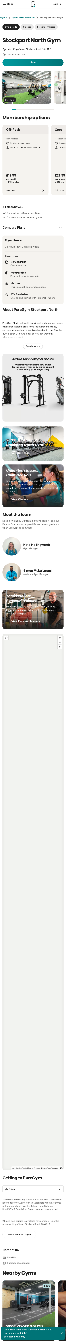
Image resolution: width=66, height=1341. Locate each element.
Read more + (33, 346)
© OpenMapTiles (38, 1168)
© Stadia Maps (25, 1168)
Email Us (11, 1257)
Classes (27, 27)
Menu (10, 4)
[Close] (62, 1333)
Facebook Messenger (18, 1263)
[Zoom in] (60, 637)
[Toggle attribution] (61, 1168)
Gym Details (11, 27)
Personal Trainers (46, 27)
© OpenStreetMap (52, 1168)
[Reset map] (6, 637)
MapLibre (15, 1168)
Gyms (3, 17)
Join (33, 62)
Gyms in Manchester (23, 17)
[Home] (33, 4)
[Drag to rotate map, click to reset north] (60, 646)
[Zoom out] (60, 642)
